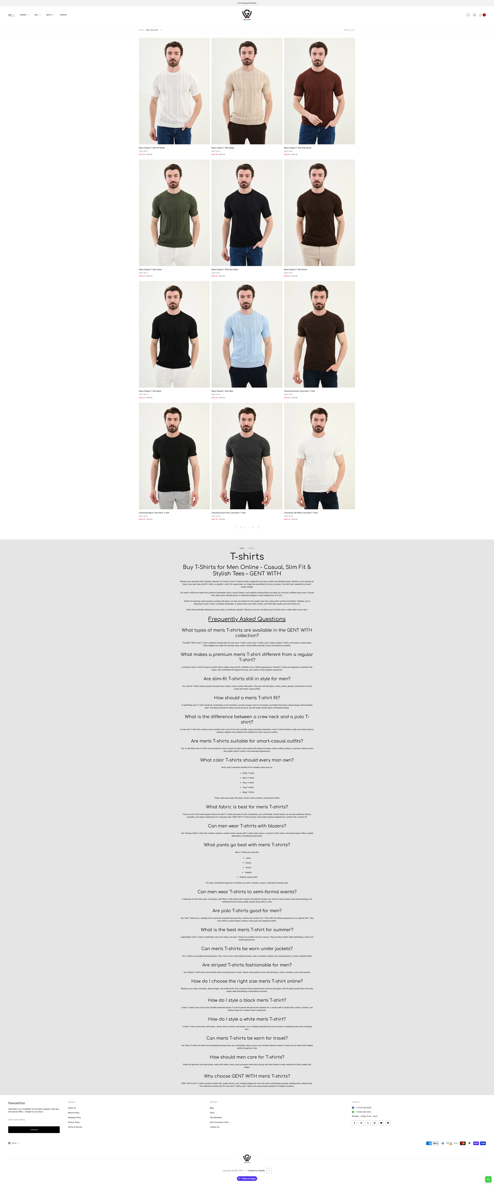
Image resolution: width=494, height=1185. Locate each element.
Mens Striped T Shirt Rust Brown (297, 148)
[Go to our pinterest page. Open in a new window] (388, 1122)
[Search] (468, 15)
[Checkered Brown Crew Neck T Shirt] (319, 334)
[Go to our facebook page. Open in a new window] (354, 1122)
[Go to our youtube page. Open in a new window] (381, 1122)
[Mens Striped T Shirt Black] (174, 334)
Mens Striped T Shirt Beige (222, 148)
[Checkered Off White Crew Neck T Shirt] (319, 456)
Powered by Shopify (256, 1170)
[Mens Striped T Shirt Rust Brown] (319, 91)
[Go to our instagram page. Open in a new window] (361, 1122)
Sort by (141, 30)
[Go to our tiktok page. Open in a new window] (374, 1122)
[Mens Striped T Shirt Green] (174, 213)
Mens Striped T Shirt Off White (152, 148)
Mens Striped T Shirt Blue (222, 391)
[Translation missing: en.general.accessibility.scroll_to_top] (268, 1170)
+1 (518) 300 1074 (363, 1112)
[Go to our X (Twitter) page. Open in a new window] (367, 1122)
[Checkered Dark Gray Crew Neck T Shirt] (247, 456)
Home (242, 548)
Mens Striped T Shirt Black (150, 391)
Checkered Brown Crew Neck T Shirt (299, 391)
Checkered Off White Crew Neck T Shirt (301, 513)
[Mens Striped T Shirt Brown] (319, 213)
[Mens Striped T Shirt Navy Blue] (247, 213)
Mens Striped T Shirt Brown (295, 269)
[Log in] (474, 15)
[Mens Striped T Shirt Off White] (174, 91)
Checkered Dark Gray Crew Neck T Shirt (228, 513)
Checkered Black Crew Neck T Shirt (154, 513)
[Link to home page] (247, 1159)
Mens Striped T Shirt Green (150, 269)
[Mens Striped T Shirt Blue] (247, 334)
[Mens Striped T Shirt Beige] (247, 91)
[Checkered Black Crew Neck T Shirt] (174, 456)
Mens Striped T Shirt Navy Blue (224, 269)
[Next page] (258, 527)
